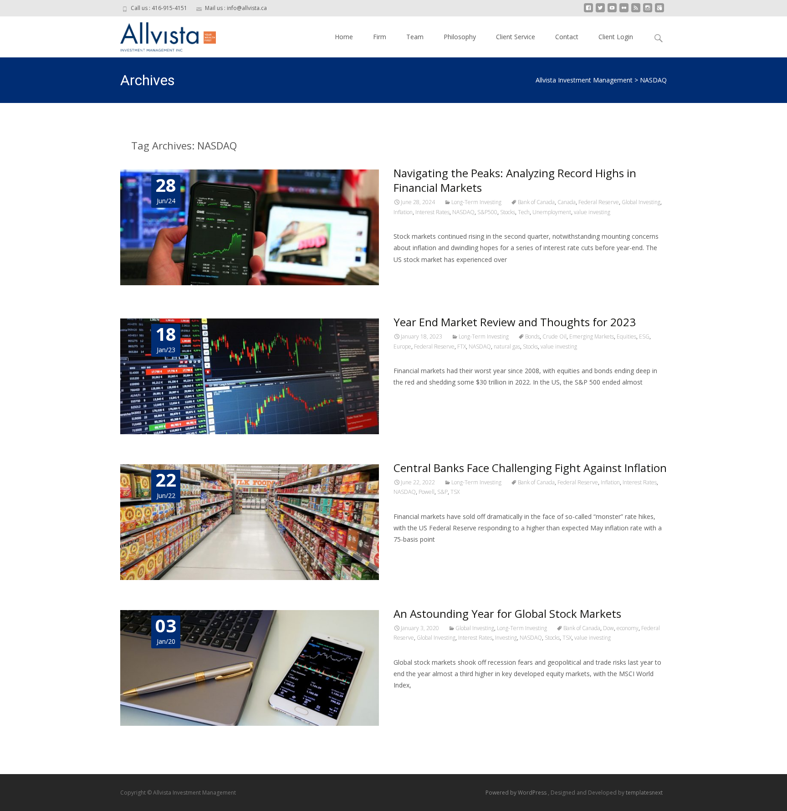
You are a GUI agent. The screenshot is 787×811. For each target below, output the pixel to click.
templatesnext (644, 792)
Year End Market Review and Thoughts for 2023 (515, 321)
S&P (442, 492)
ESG (644, 336)
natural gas (507, 346)
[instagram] (647, 11)
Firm (379, 36)
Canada (566, 202)
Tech (524, 212)
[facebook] (588, 11)
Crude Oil (554, 336)
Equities (626, 336)
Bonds (532, 336)
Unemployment (551, 212)
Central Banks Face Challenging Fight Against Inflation (530, 467)
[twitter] (600, 11)
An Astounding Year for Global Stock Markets (507, 613)
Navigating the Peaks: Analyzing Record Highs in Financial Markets (515, 180)
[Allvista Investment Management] (161, 34)
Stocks (507, 212)
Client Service (515, 36)
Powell (426, 492)
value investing (592, 212)
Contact (566, 36)
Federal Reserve (598, 202)
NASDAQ (463, 212)
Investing (506, 638)
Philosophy (460, 36)
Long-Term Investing (476, 202)
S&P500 (487, 212)
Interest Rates (432, 212)
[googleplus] (659, 11)
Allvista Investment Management (584, 80)
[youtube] (612, 11)
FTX (461, 346)
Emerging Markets (591, 336)
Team (415, 36)
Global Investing (641, 202)
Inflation (403, 212)
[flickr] (624, 11)
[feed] (635, 11)
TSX (455, 492)
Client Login (615, 36)
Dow (608, 628)
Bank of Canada (536, 202)
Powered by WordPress (516, 792)
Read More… (414, 276)
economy (628, 628)
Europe (402, 346)
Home (344, 36)
